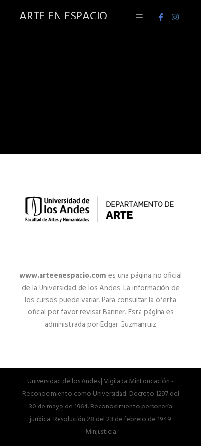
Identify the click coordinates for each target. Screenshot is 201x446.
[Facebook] (161, 17)
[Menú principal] (139, 17)
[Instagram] (175, 17)
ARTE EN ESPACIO (63, 17)
